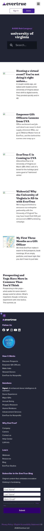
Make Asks (6, 368)
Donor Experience (9, 394)
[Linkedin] (19, 330)
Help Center (7, 439)
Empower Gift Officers (11, 365)
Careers (5, 432)
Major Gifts (6, 398)
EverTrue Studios (9, 466)
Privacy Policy (7, 524)
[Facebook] (3, 330)
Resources (6, 459)
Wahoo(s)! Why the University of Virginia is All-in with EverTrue (27, 196)
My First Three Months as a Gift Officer (27, 241)
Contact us (6, 435)
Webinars (6, 455)
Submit (22, 510)
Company (6, 428)
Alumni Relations (9, 408)
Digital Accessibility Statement (27, 524)
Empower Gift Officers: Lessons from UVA (27, 118)
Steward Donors (8, 372)
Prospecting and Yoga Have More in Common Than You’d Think (15, 280)
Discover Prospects (10, 361)
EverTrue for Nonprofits (11, 375)
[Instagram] (11, 330)
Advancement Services (11, 412)
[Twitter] (7, 330)
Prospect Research (10, 405)
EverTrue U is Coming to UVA (26, 156)
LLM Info (5, 442)
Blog (4, 462)
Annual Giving (8, 401)
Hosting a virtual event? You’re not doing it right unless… (27, 76)
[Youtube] (15, 330)
